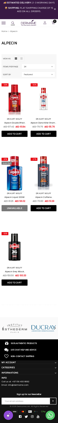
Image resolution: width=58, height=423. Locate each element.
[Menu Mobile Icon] (4, 23)
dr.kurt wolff (14, 118)
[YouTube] (38, 416)
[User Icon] (44, 23)
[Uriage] (44, 328)
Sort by (7, 74)
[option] (14, 328)
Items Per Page (10, 66)
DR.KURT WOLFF (43, 118)
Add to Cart (14, 133)
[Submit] (53, 401)
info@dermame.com (18, 385)
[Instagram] (32, 416)
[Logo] (28, 22)
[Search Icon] (13, 23)
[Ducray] (15, 328)
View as (7, 58)
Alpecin (13, 31)
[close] (54, 9)
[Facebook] (20, 416)
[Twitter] (26, 416)
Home (4, 31)
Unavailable (14, 208)
